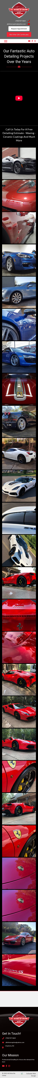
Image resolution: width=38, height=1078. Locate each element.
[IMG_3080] (19, 647)
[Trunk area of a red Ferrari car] (19, 615)
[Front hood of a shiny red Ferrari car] (19, 389)
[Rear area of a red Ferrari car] (19, 583)
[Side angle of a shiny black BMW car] (19, 421)
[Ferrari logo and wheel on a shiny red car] (19, 776)
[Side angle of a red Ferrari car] (19, 680)
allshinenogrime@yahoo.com (16, 24)
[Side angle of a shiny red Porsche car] (19, 938)
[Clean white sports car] (19, 454)
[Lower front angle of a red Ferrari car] (19, 744)
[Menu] (5, 41)
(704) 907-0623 (21, 21)
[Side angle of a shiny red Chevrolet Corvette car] (19, 228)
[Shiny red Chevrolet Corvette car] (19, 195)
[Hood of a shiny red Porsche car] (19, 905)
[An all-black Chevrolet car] (19, 163)
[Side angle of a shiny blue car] (19, 324)
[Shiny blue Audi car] (19, 357)
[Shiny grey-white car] (19, 292)
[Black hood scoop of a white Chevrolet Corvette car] (19, 518)
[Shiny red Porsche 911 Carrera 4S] (19, 970)
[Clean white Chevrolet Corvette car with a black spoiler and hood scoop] (19, 550)
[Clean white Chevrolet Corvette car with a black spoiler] (19, 486)
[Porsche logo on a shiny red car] (19, 873)
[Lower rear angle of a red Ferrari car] (19, 809)
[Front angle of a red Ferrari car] (19, 712)
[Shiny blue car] (19, 260)
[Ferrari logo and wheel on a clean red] (19, 841)
